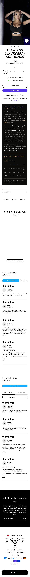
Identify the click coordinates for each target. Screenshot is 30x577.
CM (6, 160)
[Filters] (22, 280)
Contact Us (20, 550)
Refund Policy (20, 552)
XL (24, 71)
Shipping (8, 63)
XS (5, 71)
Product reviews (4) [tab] (9, 392)
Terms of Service (10, 552)
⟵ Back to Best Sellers (15, 261)
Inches (11, 160)
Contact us (18, 182)
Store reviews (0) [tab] (21, 392)
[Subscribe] (24, 518)
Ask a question (6, 192)
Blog (8, 550)
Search (13, 550)
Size (15, 67)
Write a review (10, 280)
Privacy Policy (15, 555)
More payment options (15, 95)
